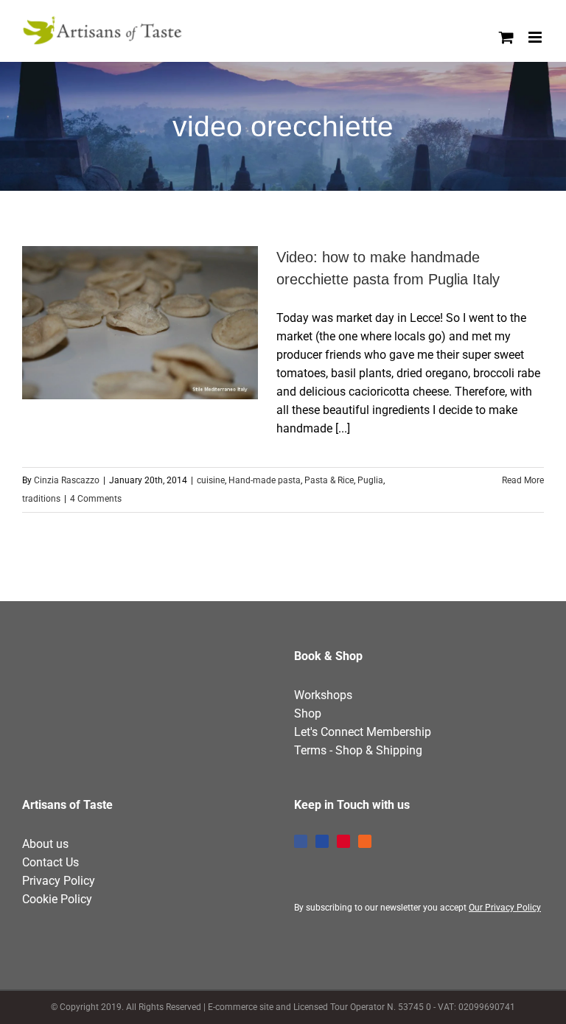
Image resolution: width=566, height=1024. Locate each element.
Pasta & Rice (329, 480)
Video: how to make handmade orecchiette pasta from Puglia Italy (113, 323)
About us (45, 844)
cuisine (211, 480)
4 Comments (96, 499)
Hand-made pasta (264, 480)
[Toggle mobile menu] (536, 37)
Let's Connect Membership (362, 732)
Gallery (167, 323)
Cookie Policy (57, 899)
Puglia (370, 480)
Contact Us (50, 862)
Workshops (323, 695)
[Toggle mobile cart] (506, 37)
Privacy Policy (58, 881)
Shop (307, 713)
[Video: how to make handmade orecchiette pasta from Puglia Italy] (140, 322)
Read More (523, 480)
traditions (41, 499)
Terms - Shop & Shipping (358, 750)
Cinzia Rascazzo (66, 480)
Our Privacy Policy (505, 907)
